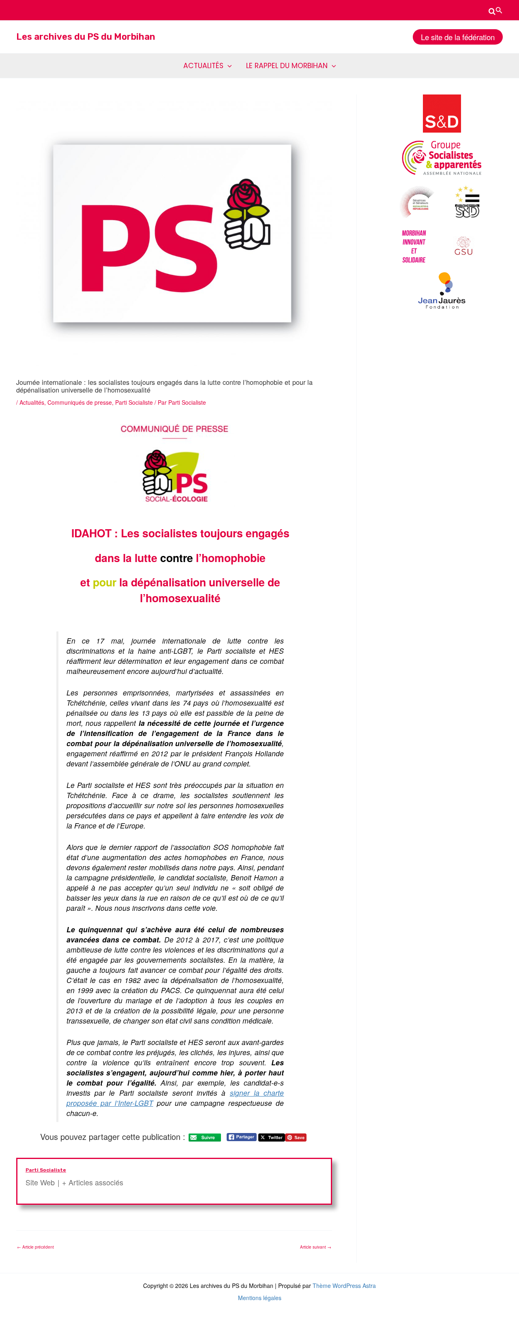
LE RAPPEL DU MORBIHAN (287, 66)
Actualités (31, 402)
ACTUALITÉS (203, 66)
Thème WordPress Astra (344, 1285)
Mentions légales (259, 1298)
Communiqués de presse (79, 402)
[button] (496, 10)
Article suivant (315, 1247)
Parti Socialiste (134, 402)
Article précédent (35, 1247)
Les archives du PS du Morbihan (85, 37)
